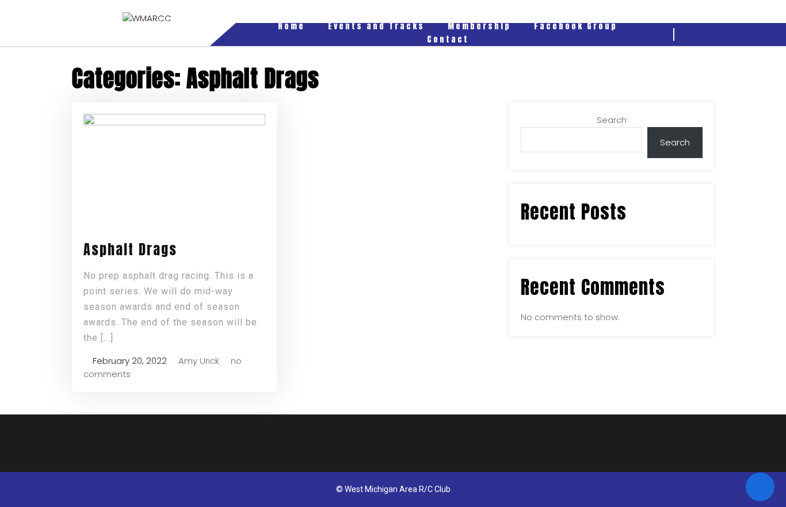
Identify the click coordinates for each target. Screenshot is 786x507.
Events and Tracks (376, 26)
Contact (448, 39)
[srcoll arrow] (760, 487)
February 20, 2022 (128, 361)
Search (612, 120)
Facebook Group (575, 26)
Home (291, 26)
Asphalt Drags (130, 249)
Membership (479, 26)
